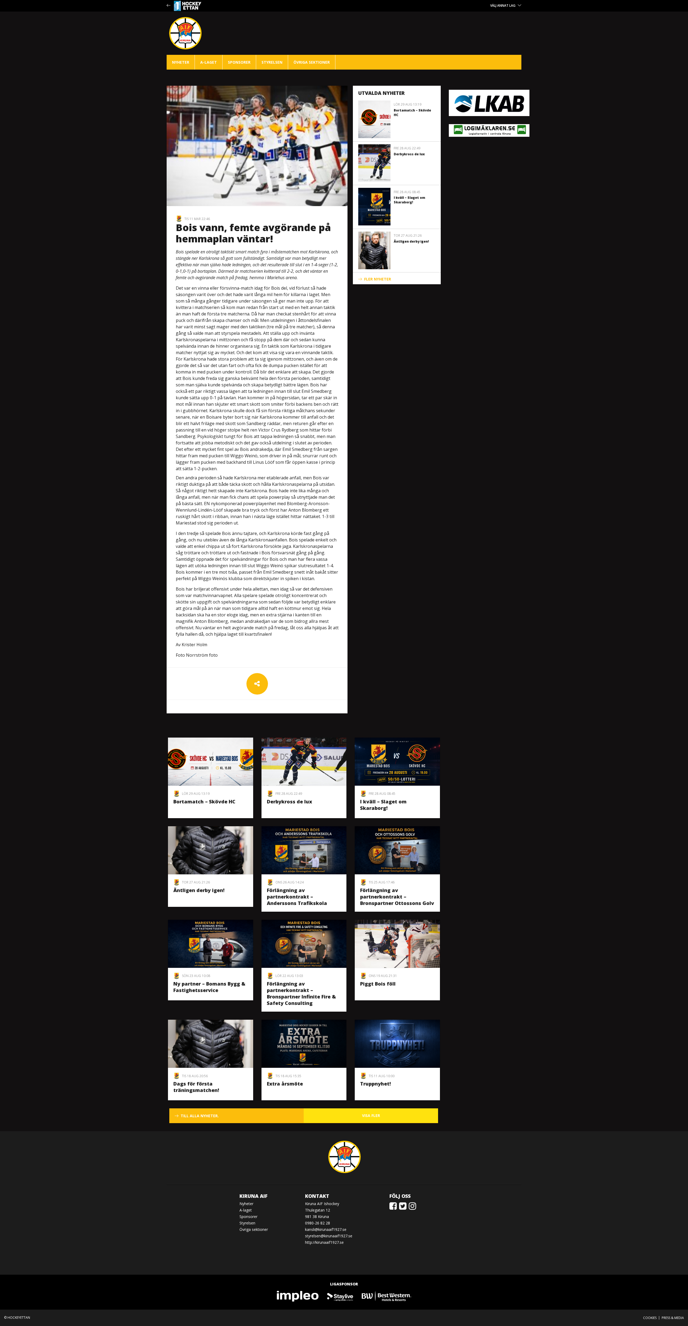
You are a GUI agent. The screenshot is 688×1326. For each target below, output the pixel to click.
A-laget (208, 62)
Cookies (650, 1318)
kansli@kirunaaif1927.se (325, 1229)
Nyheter (180, 62)
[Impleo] (298, 1295)
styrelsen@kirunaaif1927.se (328, 1235)
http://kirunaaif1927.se (324, 1242)
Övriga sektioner (311, 62)
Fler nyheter (377, 279)
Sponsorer (239, 62)
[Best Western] (386, 1295)
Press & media (673, 1318)
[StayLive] (340, 1295)
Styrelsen (271, 62)
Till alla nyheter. (200, 1115)
